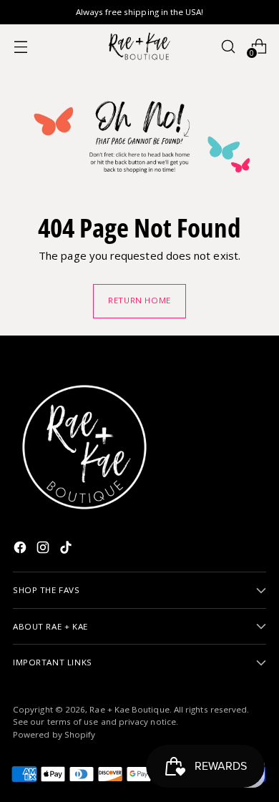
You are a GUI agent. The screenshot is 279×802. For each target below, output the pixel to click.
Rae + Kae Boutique (129, 709)
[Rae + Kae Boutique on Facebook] (21, 549)
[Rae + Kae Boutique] (139, 46)
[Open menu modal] (20, 46)
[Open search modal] (228, 46)
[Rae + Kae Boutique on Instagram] (44, 549)
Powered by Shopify (54, 734)
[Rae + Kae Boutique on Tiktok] (67, 549)
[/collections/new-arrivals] (139, 137)
